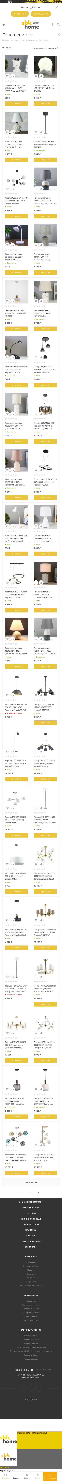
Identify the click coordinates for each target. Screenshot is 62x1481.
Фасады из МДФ (31, 1208)
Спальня (31, 1235)
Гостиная (31, 1213)
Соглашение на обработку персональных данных (31, 1351)
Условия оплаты (31, 1335)
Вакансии (31, 1274)
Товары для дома (31, 1241)
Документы (31, 1281)
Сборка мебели (31, 1316)
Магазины (31, 1301)
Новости (31, 1270)
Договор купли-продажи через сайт (31, 1347)
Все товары (31, 1247)
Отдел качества (31, 1320)
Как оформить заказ (31, 1312)
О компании (31, 1262)
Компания (31, 1256)
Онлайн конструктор (31, 1202)
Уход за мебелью (31, 1359)
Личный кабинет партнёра (31, 1285)
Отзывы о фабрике (31, 1266)
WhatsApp (38, 1388)
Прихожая (31, 1230)
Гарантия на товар (31, 1343)
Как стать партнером (31, 1305)
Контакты (31, 1278)
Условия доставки (31, 1339)
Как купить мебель (31, 1330)
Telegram (31, 1388)
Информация (31, 1295)
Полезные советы (31, 1308)
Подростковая (31, 1224)
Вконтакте (24, 1388)
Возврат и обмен (31, 1355)
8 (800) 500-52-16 (24, 1370)
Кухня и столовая (31, 1219)
